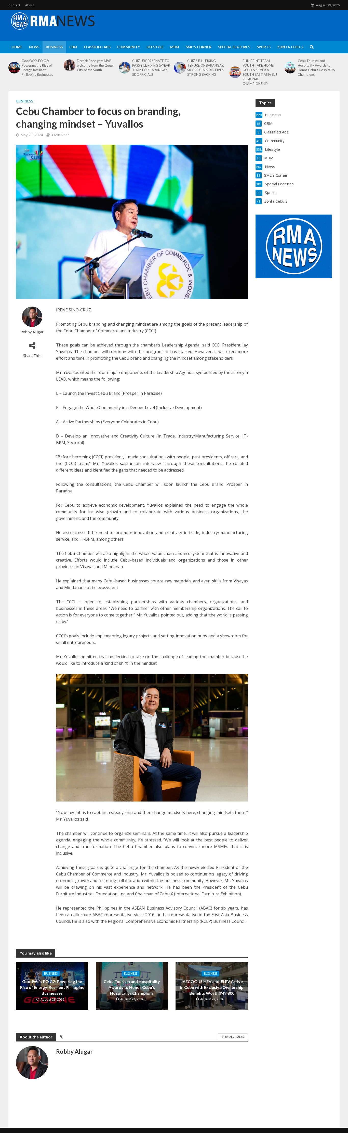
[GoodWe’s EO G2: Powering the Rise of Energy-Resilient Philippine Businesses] (13, 67)
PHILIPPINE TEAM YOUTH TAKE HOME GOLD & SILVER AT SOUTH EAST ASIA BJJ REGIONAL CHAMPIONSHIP (260, 72)
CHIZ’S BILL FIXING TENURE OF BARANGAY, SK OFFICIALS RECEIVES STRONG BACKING (205, 68)
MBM (174, 46)
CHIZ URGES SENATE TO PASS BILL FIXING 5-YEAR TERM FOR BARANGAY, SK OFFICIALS (151, 68)
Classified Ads (97, 46)
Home (17, 46)
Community (128, 46)
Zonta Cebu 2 (290, 46)
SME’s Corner (198, 46)
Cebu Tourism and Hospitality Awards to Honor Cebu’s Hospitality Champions (316, 68)
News (34, 46)
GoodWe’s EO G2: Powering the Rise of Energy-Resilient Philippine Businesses (37, 68)
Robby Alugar (32, 331)
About (29, 5)
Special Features (234, 46)
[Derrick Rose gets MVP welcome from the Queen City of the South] (69, 65)
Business (54, 46)
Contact (14, 5)
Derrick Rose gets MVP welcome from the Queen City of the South (95, 65)
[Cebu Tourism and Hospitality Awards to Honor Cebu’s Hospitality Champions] (289, 67)
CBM (73, 46)
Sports (264, 46)
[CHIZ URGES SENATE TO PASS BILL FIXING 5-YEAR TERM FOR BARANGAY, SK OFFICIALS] (124, 67)
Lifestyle (155, 46)
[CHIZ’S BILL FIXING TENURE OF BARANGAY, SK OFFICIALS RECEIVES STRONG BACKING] (179, 67)
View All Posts (233, 1036)
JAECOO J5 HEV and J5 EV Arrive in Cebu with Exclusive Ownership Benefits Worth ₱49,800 (212, 987)
